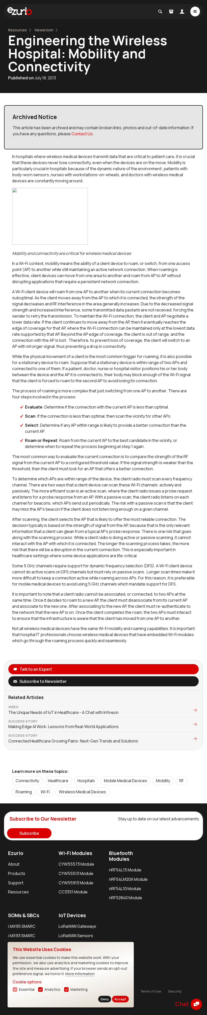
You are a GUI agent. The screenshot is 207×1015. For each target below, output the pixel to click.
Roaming (24, 792)
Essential (27, 989)
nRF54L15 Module (125, 870)
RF (181, 780)
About (13, 864)
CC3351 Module (73, 892)
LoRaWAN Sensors (76, 935)
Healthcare (58, 780)
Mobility (163, 780)
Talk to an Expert (35, 669)
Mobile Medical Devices (125, 780)
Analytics (52, 989)
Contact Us (82, 134)
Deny (105, 999)
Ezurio (15, 853)
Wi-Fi (45, 792)
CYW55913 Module (76, 883)
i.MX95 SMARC (21, 926)
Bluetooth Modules (121, 856)
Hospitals (86, 780)
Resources (17, 30)
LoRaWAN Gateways (77, 926)
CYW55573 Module (76, 864)
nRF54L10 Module (125, 888)
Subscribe (29, 833)
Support (15, 883)
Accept (120, 999)
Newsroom (44, 30)
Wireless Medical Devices (82, 792)
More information (80, 973)
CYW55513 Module (76, 873)
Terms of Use (151, 991)
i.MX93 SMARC (21, 935)
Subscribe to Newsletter (43, 681)
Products (16, 873)
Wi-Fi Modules (75, 853)
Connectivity (27, 780)
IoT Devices (72, 915)
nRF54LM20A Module (128, 879)
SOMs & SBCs (23, 915)
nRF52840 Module (125, 897)
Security (175, 991)
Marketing (79, 989)
